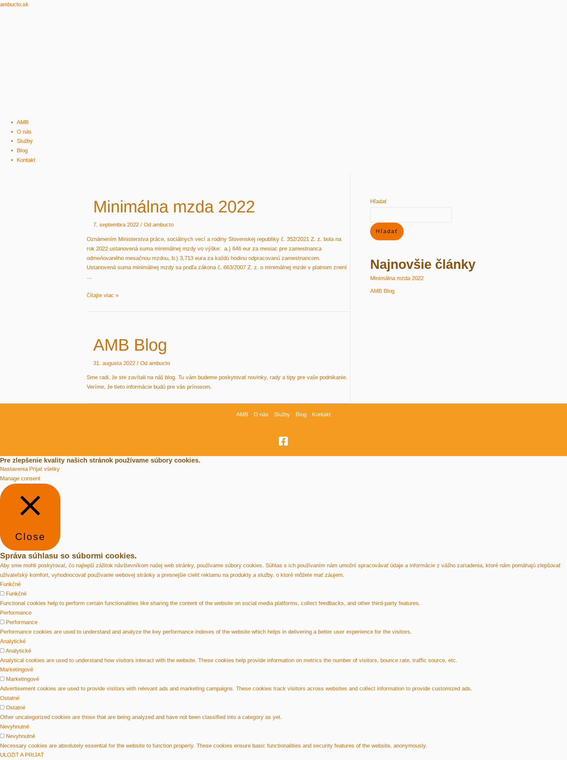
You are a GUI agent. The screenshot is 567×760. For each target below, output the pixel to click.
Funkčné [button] (10, 584)
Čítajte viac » (102, 295)
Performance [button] (16, 613)
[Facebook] (283, 441)
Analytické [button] (13, 641)
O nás (24, 132)
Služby (25, 141)
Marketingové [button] (16, 669)
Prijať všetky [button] (44, 469)
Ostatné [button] (9, 698)
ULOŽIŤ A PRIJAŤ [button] (22, 755)
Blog (22, 150)
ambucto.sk (14, 4)
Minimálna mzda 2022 (174, 206)
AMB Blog (130, 345)
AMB (23, 122)
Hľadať (378, 201)
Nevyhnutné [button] (14, 727)
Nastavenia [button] (14, 469)
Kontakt (26, 160)
